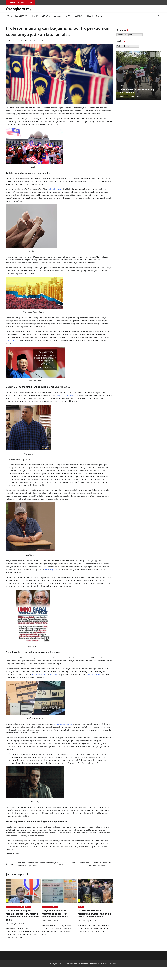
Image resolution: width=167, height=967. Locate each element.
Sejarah (79, 16)
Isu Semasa (21, 16)
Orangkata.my (18, 8)
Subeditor (9, 924)
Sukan (99, 16)
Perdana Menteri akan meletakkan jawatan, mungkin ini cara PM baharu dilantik (95, 913)
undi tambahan (94, 674)
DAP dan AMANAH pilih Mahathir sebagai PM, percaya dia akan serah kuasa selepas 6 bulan (22, 915)
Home (9, 16)
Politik (34, 16)
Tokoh (67, 16)
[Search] (159, 16)
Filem (90, 16)
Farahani (40, 40)
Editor (44, 921)
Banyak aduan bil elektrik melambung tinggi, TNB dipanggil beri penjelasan (55, 913)
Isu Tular (20, 907)
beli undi (54, 674)
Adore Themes (109, 963)
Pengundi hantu (39, 674)
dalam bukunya (55, 189)
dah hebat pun (12, 340)
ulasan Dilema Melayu (66, 395)
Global (46, 16)
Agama (57, 16)
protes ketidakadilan (62, 724)
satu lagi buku (51, 569)
